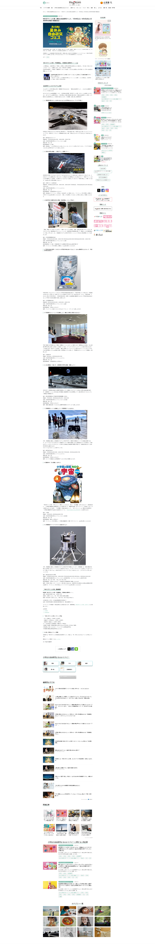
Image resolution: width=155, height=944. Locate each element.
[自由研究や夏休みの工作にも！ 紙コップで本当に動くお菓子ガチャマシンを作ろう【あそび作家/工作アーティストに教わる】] (50, 884)
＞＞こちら (58, 639)
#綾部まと (103, 152)
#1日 (86, 858)
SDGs (88, 7)
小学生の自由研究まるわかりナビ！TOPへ (67, 677)
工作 (69, 663)
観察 (86, 663)
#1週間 (60, 896)
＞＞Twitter (45, 610)
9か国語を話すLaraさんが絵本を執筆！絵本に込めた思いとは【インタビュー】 (103, 38)
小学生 (47, 57)
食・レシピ (79, 7)
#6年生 (69, 856)
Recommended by (84, 799)
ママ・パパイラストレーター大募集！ (103, 58)
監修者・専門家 (111, 7)
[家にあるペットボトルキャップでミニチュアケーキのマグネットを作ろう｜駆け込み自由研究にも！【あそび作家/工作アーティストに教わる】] (50, 865)
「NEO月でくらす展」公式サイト (82, 604)
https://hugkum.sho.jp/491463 (73, 509)
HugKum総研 (103, 168)
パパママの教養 (46, 7)
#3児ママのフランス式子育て (107, 150)
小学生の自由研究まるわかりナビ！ (61, 7)
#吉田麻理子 (78, 856)
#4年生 (64, 856)
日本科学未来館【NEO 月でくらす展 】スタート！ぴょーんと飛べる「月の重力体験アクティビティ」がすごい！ (71, 75)
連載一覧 (105, 7)
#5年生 (73, 856)
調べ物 (52, 669)
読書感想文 (69, 669)
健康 (92, 7)
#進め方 (82, 858)
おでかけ (100, 7)
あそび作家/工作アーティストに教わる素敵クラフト (102, 172)
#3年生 (60, 856)
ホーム (44, 11)
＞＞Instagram (46, 612)
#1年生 (87, 875)
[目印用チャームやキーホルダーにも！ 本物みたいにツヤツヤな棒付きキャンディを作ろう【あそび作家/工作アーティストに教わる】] (50, 848)
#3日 (90, 858)
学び (41, 7)
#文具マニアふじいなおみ (106, 112)
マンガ (84, 7)
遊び (52, 7)
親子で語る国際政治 (103, 177)
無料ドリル (73, 7)
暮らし (95, 7)
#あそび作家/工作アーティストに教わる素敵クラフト (69, 858)
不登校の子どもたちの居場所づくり (102, 180)
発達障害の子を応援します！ (103, 174)
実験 (53, 663)
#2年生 (60, 877)
